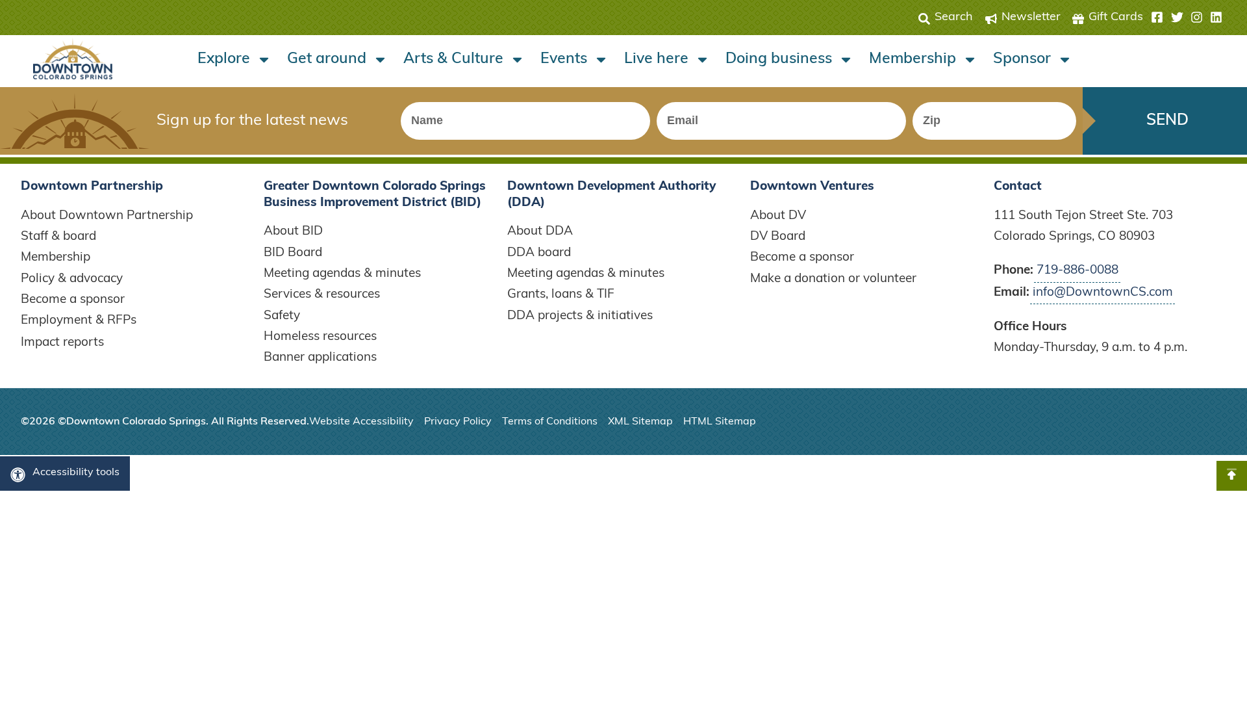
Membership (912, 59)
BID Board (293, 253)
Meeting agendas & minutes (342, 274)
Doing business (778, 59)
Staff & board (58, 237)
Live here (656, 59)
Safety (282, 316)
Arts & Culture (453, 59)
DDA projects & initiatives (580, 316)
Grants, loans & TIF (560, 295)
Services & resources (322, 295)
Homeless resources (320, 337)
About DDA (540, 232)
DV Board (777, 237)
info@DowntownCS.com (1103, 293)
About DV (778, 216)
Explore (223, 59)
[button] (1186, 17)
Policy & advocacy (72, 279)
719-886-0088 (1077, 271)
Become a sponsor (73, 300)
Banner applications (320, 358)
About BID (293, 232)
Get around (326, 59)
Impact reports (62, 343)
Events (563, 59)
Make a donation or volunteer (833, 279)
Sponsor (1022, 59)
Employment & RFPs (78, 321)
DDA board (539, 253)
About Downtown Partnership (107, 216)
